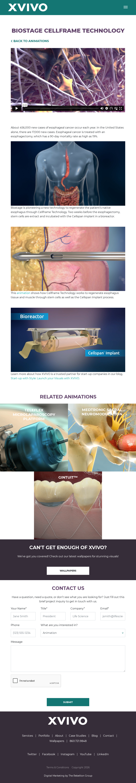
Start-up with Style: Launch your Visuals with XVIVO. (45, 378)
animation (23, 293)
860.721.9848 (78, 741)
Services (27, 735)
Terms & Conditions (57, 767)
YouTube (86, 754)
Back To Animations (31, 41)
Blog (95, 735)
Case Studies (77, 735)
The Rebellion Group (80, 775)
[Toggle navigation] (126, 7)
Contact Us (68, 588)
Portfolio (44, 735)
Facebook (48, 754)
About (59, 735)
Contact (108, 735)
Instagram (67, 754)
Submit (68, 702)
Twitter (32, 754)
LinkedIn (103, 754)
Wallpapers (68, 570)
